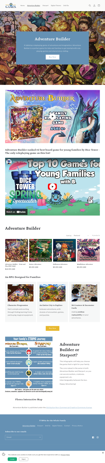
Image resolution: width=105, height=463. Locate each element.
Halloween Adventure (60, 264)
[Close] (103, 453)
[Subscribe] (40, 437)
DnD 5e (47, 426)
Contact (67, 426)
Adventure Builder (28, 426)
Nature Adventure (35, 264)
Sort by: (69, 235)
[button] (90, 5)
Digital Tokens (57, 426)
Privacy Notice (77, 426)
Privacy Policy (65, 455)
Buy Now (52, 57)
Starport (40, 426)
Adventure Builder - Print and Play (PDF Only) (15, 265)
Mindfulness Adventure (85, 264)
